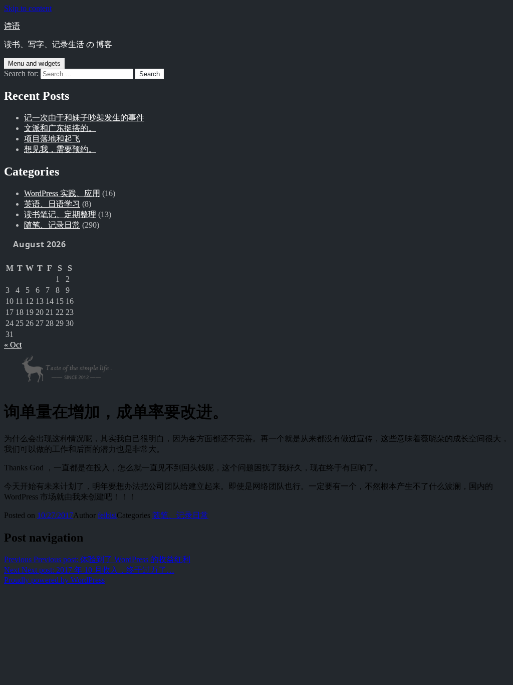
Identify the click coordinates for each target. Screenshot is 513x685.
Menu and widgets (34, 63)
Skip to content (28, 8)
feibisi (107, 515)
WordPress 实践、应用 (62, 193)
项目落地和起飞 (52, 138)
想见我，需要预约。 (60, 149)
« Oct (13, 344)
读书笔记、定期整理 (60, 214)
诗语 (12, 26)
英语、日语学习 (52, 204)
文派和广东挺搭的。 (60, 128)
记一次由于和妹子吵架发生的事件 (84, 117)
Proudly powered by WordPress (54, 580)
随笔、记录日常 (52, 225)
